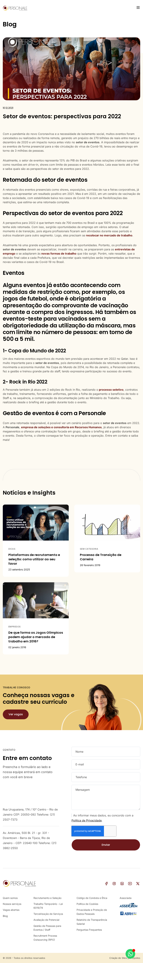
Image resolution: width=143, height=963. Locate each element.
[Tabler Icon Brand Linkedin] (122, 883)
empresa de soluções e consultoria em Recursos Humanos (61, 427)
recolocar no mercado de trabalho (109, 235)
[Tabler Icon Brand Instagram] (114, 883)
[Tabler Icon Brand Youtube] (129, 883)
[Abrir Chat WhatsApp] (130, 954)
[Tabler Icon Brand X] (137, 883)
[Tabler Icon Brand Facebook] (106, 883)
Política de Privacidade (87, 820)
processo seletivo (111, 389)
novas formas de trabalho (58, 253)
